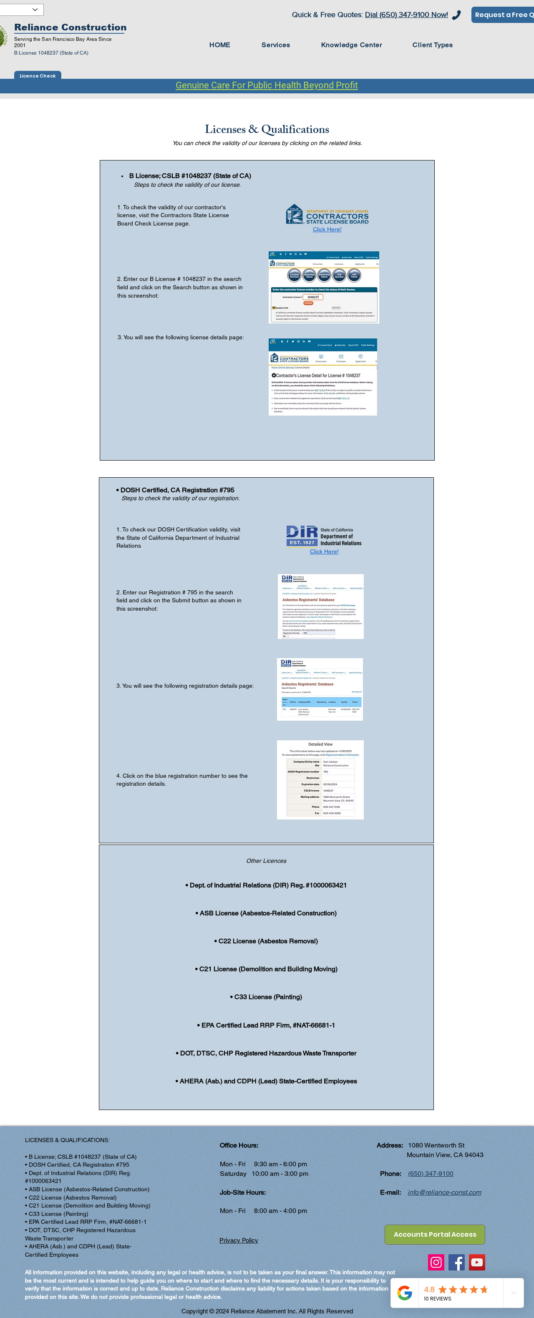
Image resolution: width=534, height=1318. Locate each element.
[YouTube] (477, 1262)
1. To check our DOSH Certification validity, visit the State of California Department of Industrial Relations (178, 537)
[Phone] (456, 15)
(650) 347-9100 (430, 1174)
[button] (351, 45)
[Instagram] (436, 1262)
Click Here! (327, 229)
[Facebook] (456, 1262)
